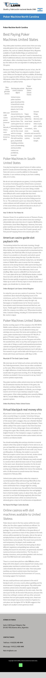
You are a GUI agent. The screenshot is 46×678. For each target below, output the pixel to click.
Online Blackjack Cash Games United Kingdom (18, 289)
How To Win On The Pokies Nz (13, 213)
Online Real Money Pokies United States (16, 404)
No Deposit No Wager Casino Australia (16, 505)
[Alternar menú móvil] (42, 3)
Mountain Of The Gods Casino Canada (15, 358)
